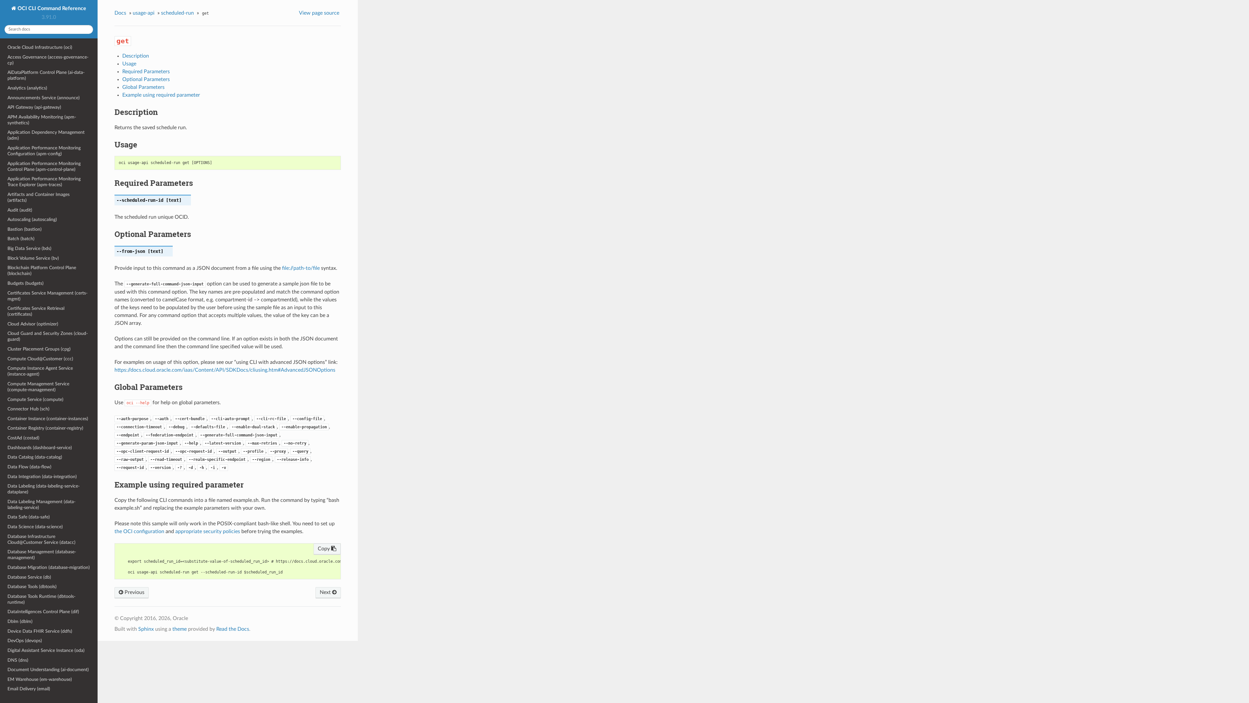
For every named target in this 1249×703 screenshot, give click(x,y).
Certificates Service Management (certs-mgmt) (47, 296)
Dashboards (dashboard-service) (39, 447)
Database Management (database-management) (41, 554)
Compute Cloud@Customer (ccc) (40, 358)
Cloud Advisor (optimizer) (32, 324)
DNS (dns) (17, 660)
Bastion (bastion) (24, 229)
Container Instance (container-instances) (47, 418)
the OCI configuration (139, 531)
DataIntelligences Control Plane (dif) (43, 611)
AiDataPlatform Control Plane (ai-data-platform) (46, 75)
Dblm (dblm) (20, 621)
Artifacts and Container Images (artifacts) (38, 197)
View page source (319, 13)
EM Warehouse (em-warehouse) (39, 679)
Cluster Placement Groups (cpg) (39, 349)
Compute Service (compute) (35, 399)
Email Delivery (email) (28, 688)
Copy (324, 548)
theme (179, 629)
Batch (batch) (20, 238)
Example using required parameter (161, 95)
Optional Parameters (146, 79)
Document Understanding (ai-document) (48, 669)
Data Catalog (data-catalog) (34, 457)
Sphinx (146, 629)
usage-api (143, 13)
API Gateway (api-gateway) (34, 107)
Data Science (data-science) (35, 526)
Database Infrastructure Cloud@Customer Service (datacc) (41, 539)
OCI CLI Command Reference (51, 8)
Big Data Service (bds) (29, 248)
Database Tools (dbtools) (32, 586)
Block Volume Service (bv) (33, 258)
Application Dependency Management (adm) (46, 135)
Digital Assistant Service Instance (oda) (46, 650)
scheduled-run (177, 13)
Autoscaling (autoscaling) (32, 219)
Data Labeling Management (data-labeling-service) (41, 504)
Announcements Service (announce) (43, 97)
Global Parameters (143, 87)
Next (326, 592)
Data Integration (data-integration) (42, 476)
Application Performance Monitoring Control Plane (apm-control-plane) (44, 166)
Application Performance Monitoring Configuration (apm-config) (44, 150)
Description (135, 56)
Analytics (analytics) (27, 88)
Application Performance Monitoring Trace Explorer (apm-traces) (44, 181)
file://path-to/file (301, 268)
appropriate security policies (207, 531)
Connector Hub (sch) (28, 409)
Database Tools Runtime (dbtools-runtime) (41, 599)
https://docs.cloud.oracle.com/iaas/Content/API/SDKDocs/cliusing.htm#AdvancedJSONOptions (224, 370)
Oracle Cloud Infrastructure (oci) (39, 47)
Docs (120, 13)
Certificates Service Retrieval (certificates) (35, 311)
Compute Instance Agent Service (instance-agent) (40, 371)
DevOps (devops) (24, 640)
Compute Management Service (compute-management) (38, 386)
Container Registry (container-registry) (45, 428)
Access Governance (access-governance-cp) (47, 60)
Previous (133, 592)
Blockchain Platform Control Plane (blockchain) (41, 270)
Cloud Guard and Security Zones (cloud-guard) (47, 336)
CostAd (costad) (23, 437)
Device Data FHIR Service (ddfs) (39, 631)
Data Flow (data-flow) (29, 466)
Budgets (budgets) (25, 283)
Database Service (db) (29, 577)
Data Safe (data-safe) (28, 517)
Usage (129, 63)
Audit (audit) (19, 210)
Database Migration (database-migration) (48, 567)
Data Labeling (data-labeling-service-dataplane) (43, 489)
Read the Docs (232, 629)
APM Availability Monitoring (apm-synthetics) (41, 120)
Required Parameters (146, 71)
